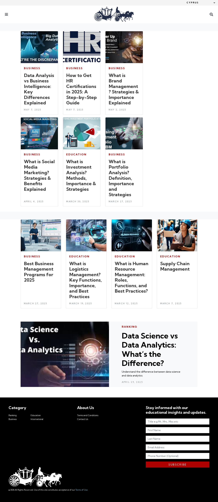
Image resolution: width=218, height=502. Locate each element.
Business (13, 419)
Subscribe (177, 464)
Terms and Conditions (87, 415)
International (37, 419)
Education (36, 415)
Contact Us (82, 419)
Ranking (13, 415)
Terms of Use (81, 490)
